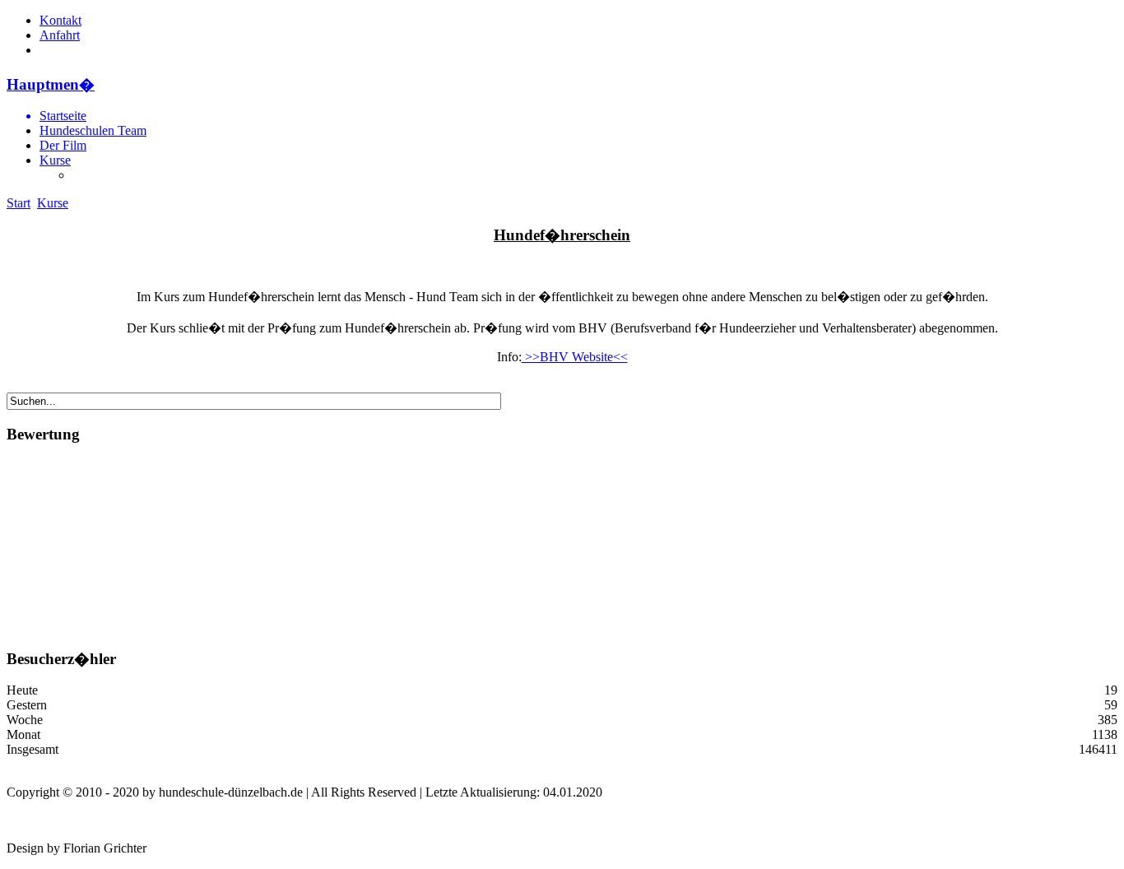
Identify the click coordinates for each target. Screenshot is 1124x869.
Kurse (55, 160)
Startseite (62, 116)
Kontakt (60, 20)
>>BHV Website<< (575, 357)
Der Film (62, 145)
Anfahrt (59, 35)
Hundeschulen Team (92, 130)
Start (18, 203)
